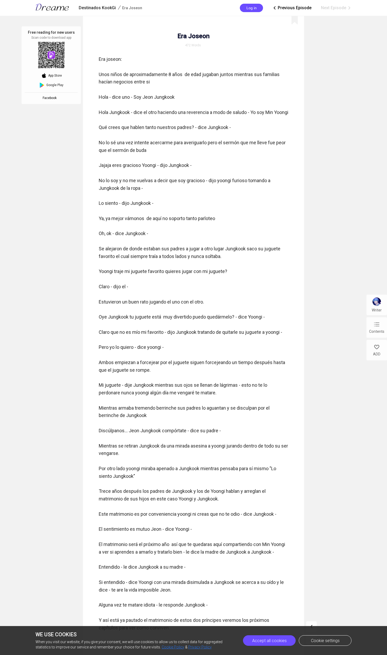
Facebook (50, 98)
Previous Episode (291, 7)
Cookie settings (325, 640)
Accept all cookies (269, 640)
